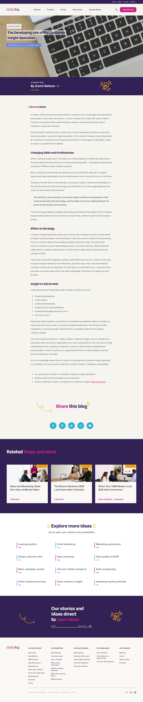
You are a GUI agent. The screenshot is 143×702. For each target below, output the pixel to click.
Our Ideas (122, 663)
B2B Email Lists (33, 659)
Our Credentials (102, 653)
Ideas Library (77, 10)
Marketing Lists (33, 666)
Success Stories (95, 10)
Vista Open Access (34, 663)
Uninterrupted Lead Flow (82, 659)
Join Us (126, 2)
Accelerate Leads (56, 656)
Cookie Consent (53, 692)
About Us (122, 653)
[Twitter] (126, 692)
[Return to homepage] (13, 9)
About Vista (32, 653)
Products (50, 10)
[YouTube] (135, 692)
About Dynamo (56, 653)
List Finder (31, 680)
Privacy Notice (64, 692)
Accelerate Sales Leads (81, 656)
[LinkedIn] (131, 692)
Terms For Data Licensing (105, 661)
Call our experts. (98, 382)
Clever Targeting (56, 659)
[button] (116, 10)
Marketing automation (25, 45)
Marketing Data (33, 676)
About (120, 2)
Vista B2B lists (33, 656)
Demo (114, 2)
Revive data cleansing (35, 669)
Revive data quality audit (36, 673)
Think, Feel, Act (124, 659)
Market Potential (56, 679)
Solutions (37, 10)
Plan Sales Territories (81, 666)
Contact (132, 2)
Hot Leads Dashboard (81, 663)
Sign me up (82, 626)
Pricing (63, 10)
